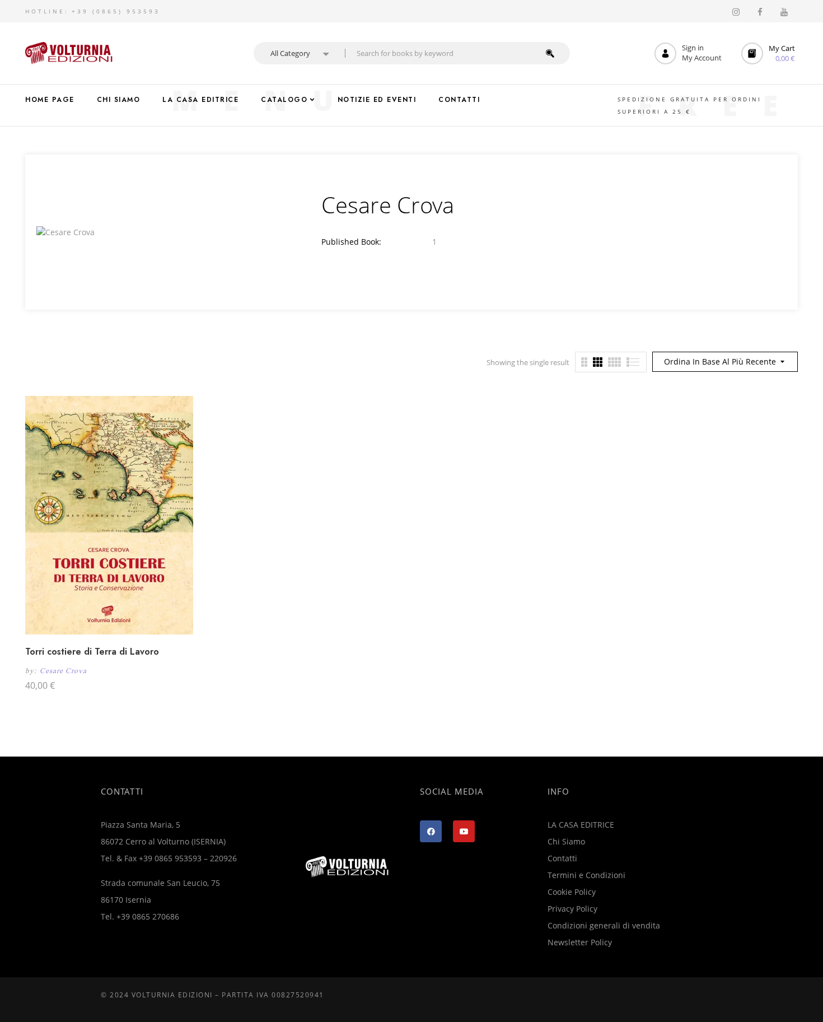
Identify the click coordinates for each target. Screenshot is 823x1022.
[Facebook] (431, 831)
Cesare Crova (63, 670)
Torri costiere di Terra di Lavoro (92, 651)
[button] (769, 53)
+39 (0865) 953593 (116, 11)
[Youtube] (464, 831)
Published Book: (351, 241)
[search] (550, 53)
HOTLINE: (47, 11)
